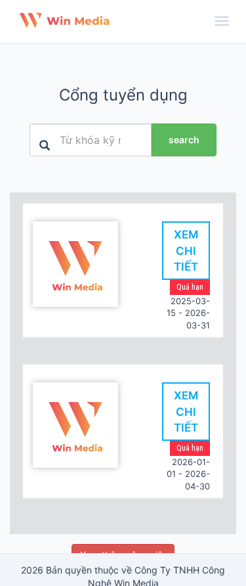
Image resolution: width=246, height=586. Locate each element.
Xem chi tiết (186, 250)
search (184, 139)
